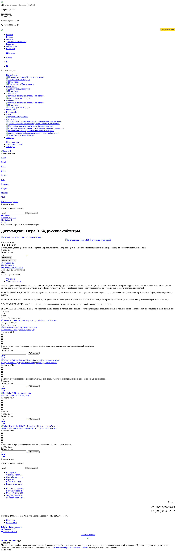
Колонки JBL (12, 112)
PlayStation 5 (11, 75)
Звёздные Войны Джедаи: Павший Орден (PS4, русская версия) (29, 362)
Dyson (3, 175)
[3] (7, 245)
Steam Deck (11, 110)
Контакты (10, 48)
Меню (9, 57)
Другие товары (12, 119)
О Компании (11, 46)
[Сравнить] (3, 355)
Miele (3, 197)
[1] (2, 245)
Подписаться (31, 213)
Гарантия (10, 44)
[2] (5, 245)
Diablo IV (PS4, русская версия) (15, 395)
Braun (3, 166)
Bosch (3, 162)
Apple (8, 114)
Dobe (3, 171)
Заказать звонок (88, 535)
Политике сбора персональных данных (71, 547)
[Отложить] (3, 358)
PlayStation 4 (11, 86)
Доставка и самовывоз (16, 42)
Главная (9, 35)
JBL (3, 180)
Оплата (9, 39)
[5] (12, 245)
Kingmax (5, 184)
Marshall (4, 193)
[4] (10, 245)
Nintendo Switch (13, 100)
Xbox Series (11, 93)
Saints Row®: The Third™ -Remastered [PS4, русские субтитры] (28, 428)
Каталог (9, 37)
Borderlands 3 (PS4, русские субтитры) (18, 330)
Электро (10, 137)
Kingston (5, 188)
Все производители (9, 201)
